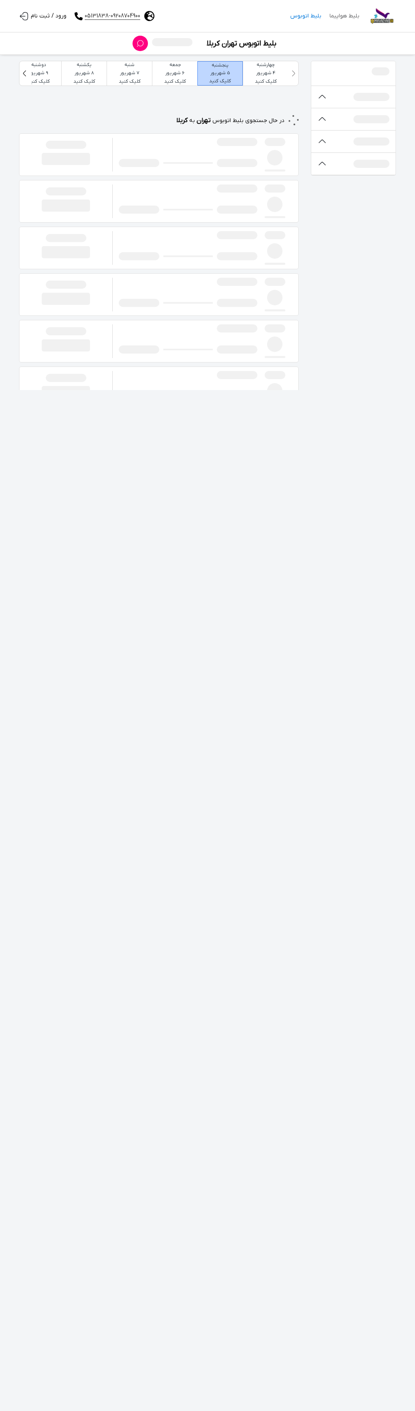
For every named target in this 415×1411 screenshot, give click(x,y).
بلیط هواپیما (344, 16)
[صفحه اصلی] (382, 16)
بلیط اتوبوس (305, 16)
